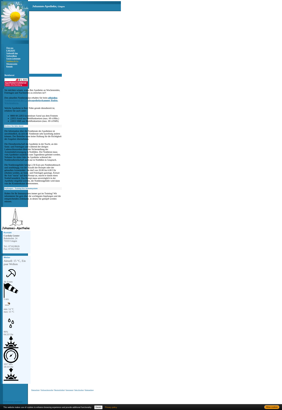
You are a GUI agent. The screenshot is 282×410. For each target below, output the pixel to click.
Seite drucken (79, 390)
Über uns (9, 48)
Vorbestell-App (12, 53)
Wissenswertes (11, 64)
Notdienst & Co (12, 61)
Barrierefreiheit (59, 390)
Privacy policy (111, 407)
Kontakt (9, 66)
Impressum (69, 390)
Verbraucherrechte (47, 390)
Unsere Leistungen (13, 59)
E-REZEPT (10, 51)
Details (98, 407)
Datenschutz (35, 390)
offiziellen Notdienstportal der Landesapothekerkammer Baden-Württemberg (31, 100)
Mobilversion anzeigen (11, 401)
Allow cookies (272, 407)
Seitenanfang (89, 390)
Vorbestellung (11, 56)
